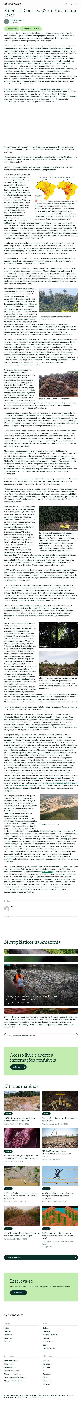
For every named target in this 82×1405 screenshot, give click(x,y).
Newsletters (48, 1342)
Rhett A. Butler (17, 20)
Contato (46, 1331)
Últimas (7, 1342)
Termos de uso (49, 1348)
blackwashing (47, 872)
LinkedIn (46, 1361)
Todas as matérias (14, 1258)
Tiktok (45, 1377)
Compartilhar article (31, 29)
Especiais (8, 1335)
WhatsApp (47, 1381)
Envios (45, 1345)
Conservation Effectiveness (15, 1377)
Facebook (47, 1374)
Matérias (7, 1331)
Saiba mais (17, 1067)
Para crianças (9, 1364)
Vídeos (7, 1328)
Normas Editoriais (50, 1335)
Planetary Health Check (13, 1374)
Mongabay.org (10, 1367)
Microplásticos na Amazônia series (21, 1036)
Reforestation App (11, 1371)
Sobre (45, 1328)
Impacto (46, 1338)
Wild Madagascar (11, 1361)
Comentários (12, 29)
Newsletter (17, 1293)
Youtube (46, 1367)
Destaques (8, 1338)
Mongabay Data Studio (13, 1381)
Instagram (47, 1364)
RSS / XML (47, 1384)
